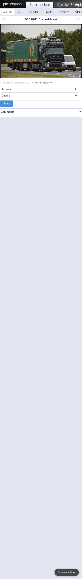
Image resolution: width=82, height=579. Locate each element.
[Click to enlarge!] (41, 51)
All (19, 12)
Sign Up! (63, 4)
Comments (7, 111)
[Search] (77, 12)
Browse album (67, 572)
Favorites (64, 12)
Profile (48, 12)
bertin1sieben (42, 82)
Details (6, 95)
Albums (7, 12)
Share (6, 103)
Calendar (32, 12)
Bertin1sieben (39, 4)
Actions (6, 89)
